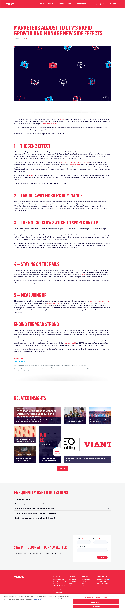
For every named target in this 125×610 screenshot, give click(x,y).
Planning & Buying (57, 589)
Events (83, 585)
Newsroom (85, 583)
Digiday (30, 175)
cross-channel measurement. (99, 301)
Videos (71, 583)
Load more (62, 468)
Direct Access (56, 583)
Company (52, 4)
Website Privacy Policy (102, 583)
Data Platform (56, 591)
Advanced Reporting (58, 592)
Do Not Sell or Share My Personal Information (95, 597)
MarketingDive (66, 167)
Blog (27, 38)
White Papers (72, 579)
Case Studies (72, 581)
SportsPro (26, 235)
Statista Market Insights (49, 124)
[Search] (96, 3)
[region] (62, 602)
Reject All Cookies (95, 602)
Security (84, 587)
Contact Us (112, 4)
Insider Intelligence (58, 152)
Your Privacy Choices (101, 579)
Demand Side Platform (58, 579)
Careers (61, 4)
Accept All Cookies (95, 606)
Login (102, 4)
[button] (62, 499)
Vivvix (62, 119)
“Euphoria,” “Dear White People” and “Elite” (75, 162)
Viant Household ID (69, 343)
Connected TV (56, 587)
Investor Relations (86, 579)
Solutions (41, 4)
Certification (81, 4)
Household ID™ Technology (60, 581)
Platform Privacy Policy (102, 581)
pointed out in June (53, 303)
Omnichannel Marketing (59, 585)
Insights (70, 4)
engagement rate (74, 164)
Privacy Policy (37, 599)
